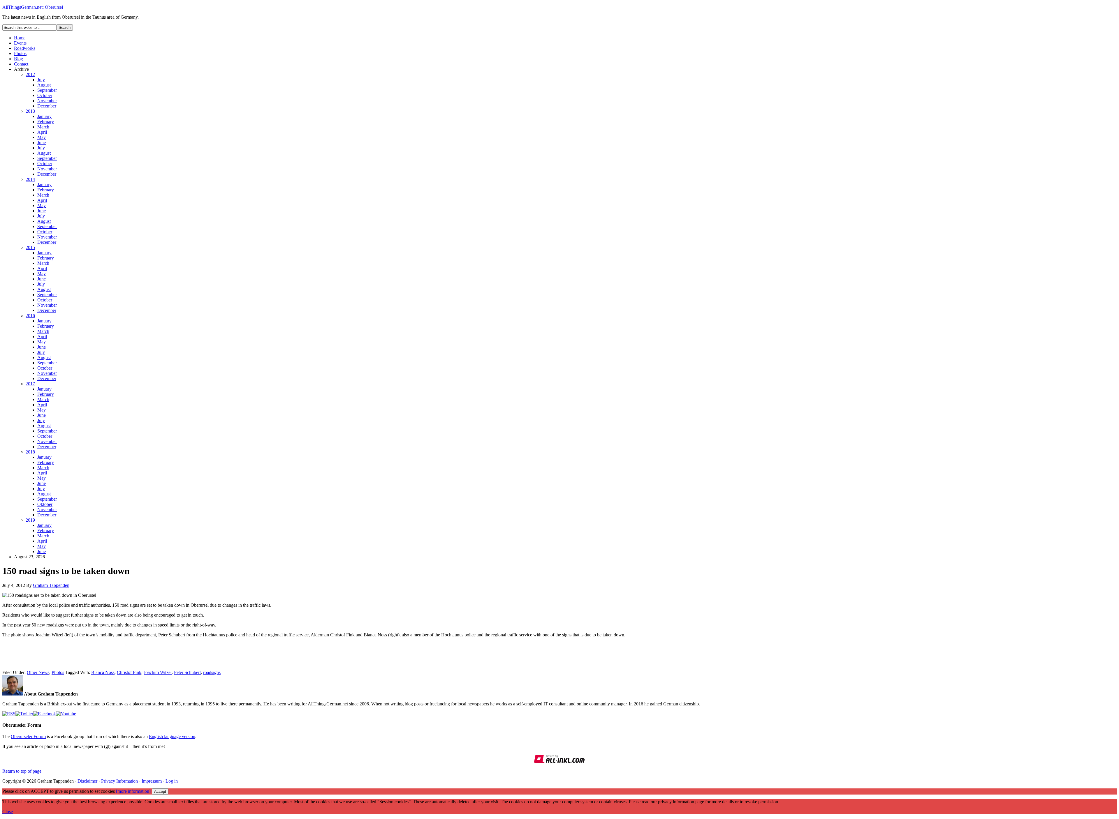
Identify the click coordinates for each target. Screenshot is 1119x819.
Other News (38, 672)
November (47, 100)
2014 (30, 179)
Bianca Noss (103, 672)
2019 (30, 520)
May (41, 137)
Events (20, 42)
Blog (18, 58)
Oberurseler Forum (28, 736)
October (44, 95)
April (42, 132)
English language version (172, 736)
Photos (20, 53)
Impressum (152, 781)
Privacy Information (119, 781)
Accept (160, 791)
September (47, 90)
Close (7, 811)
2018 (30, 451)
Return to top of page (21, 771)
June (41, 142)
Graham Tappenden (51, 585)
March (43, 126)
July (41, 79)
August (44, 84)
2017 (30, 383)
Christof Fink (129, 672)
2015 (30, 247)
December (46, 105)
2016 (30, 315)
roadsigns (212, 672)
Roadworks (24, 48)
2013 (30, 111)
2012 (30, 74)
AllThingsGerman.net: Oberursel (32, 7)
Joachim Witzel (158, 672)
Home (19, 37)
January (44, 116)
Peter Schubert (187, 672)
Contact (21, 63)
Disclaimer (87, 781)
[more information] (133, 791)
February (45, 121)
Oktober (44, 504)
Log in (172, 781)
